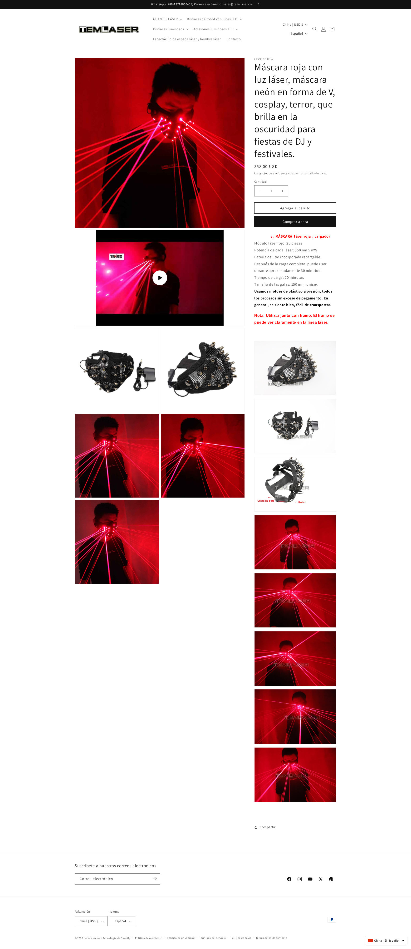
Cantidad (260, 182)
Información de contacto (271, 938)
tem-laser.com (93, 938)
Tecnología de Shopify (116, 938)
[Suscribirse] (155, 878)
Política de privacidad (181, 938)
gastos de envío (269, 173)
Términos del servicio (212, 938)
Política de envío (241, 938)
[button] (167, 19)
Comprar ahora (295, 221)
